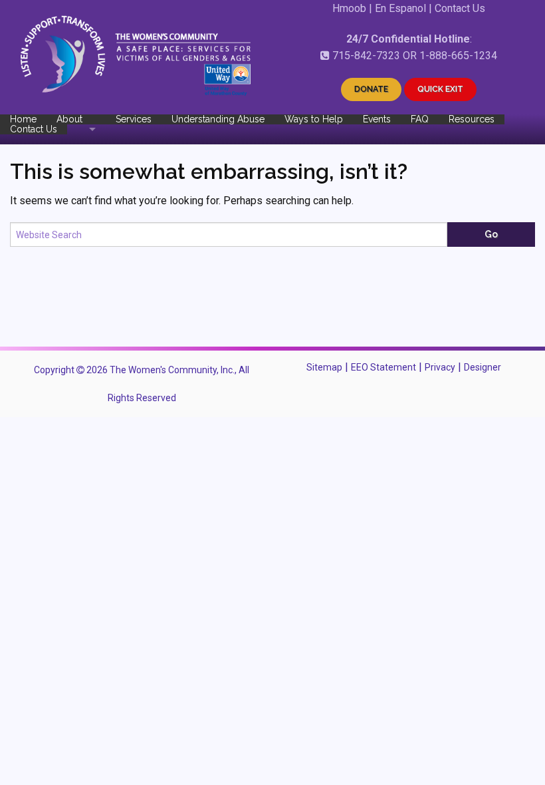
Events (377, 119)
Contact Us (460, 8)
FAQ (420, 119)
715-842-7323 (366, 55)
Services (134, 119)
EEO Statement (383, 367)
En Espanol (400, 8)
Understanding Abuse (218, 119)
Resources (471, 119)
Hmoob (349, 8)
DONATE (371, 89)
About (69, 119)
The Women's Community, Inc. (172, 370)
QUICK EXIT (440, 89)
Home (23, 119)
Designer (482, 367)
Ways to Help (313, 119)
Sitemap (324, 367)
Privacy (440, 367)
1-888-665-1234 (458, 55)
